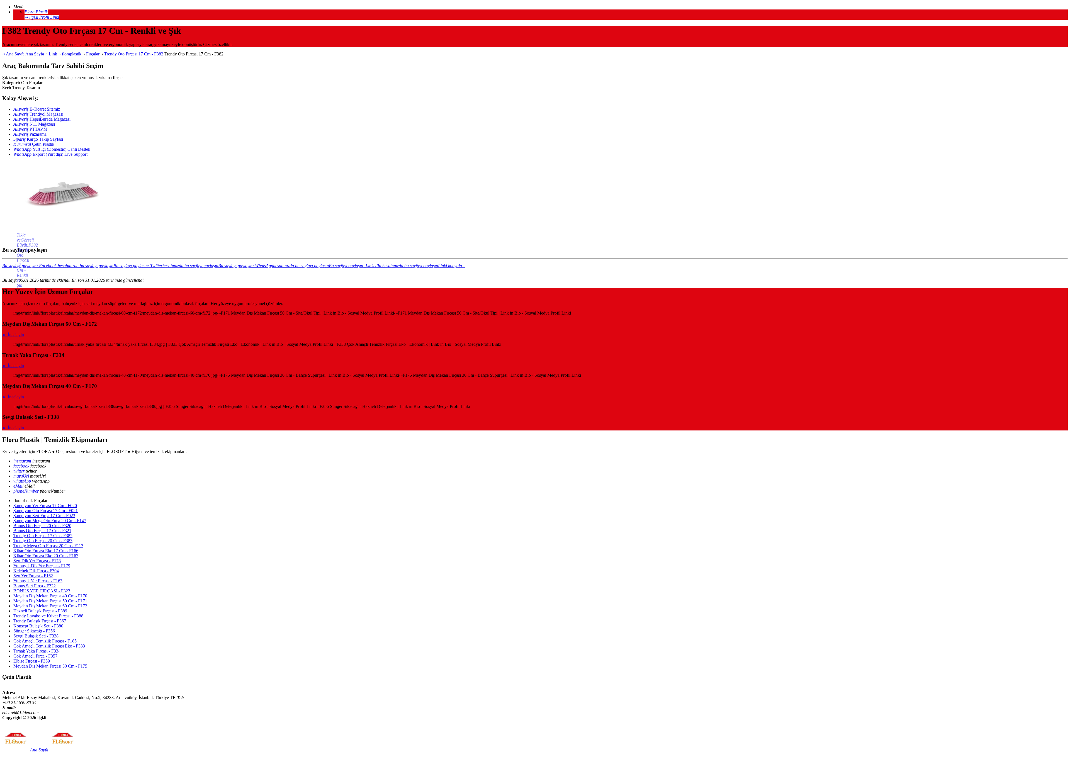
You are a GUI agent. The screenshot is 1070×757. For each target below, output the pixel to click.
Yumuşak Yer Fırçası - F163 (37, 580)
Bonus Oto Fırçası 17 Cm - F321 (42, 530)
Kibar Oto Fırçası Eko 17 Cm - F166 (45, 550)
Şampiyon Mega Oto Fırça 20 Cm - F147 (49, 520)
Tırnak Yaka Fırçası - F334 (36, 651)
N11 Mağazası (34, 124)
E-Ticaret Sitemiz (36, 109)
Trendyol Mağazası (38, 114)
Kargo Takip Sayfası (38, 139)
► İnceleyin (13, 334)
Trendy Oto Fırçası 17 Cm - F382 (42, 535)
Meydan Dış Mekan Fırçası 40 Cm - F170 (50, 595)
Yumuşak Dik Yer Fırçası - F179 (41, 565)
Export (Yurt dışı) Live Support (50, 154)
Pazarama (30, 134)
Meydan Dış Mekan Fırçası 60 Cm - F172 (50, 605)
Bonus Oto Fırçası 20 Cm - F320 (42, 525)
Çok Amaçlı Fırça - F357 (35, 656)
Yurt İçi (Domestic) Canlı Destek (51, 149)
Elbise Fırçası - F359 (31, 661)
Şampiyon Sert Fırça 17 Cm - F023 (44, 515)
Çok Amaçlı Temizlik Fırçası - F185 (45, 641)
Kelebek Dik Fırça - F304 (36, 570)
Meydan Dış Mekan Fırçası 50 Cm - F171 (50, 600)
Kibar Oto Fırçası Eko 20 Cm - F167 (45, 555)
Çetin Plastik (33, 144)
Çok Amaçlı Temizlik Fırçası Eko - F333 (49, 646)
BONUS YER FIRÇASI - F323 (41, 590)
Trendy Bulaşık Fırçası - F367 (39, 621)
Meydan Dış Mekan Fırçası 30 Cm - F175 (50, 666)
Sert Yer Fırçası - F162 (33, 575)
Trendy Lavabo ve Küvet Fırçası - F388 (48, 616)
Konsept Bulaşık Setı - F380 (38, 626)
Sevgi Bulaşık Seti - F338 (36, 636)
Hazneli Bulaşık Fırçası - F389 (40, 610)
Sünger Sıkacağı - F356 (34, 631)
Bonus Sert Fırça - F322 (34, 585)
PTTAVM (30, 129)
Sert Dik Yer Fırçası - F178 (37, 560)
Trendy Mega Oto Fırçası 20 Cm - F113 (48, 545)
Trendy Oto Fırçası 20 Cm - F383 (42, 540)
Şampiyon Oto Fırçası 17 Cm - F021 (45, 510)
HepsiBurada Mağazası (41, 119)
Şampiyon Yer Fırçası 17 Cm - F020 (45, 505)
